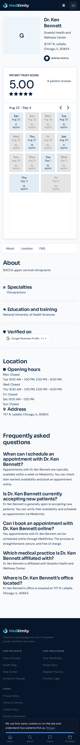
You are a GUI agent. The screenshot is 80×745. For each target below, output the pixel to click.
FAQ (42, 248)
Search (30, 741)
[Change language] (64, 5)
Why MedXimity (52, 658)
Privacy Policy (11, 696)
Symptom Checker (14, 678)
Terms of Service (13, 702)
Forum (50, 741)
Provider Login (51, 678)
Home (10, 741)
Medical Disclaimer (14, 716)
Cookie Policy (11, 709)
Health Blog (10, 665)
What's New (50, 665)
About (10, 248)
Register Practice (53, 671)
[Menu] (73, 5)
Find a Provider (12, 658)
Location (27, 248)
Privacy (50, 727)
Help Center (10, 671)
